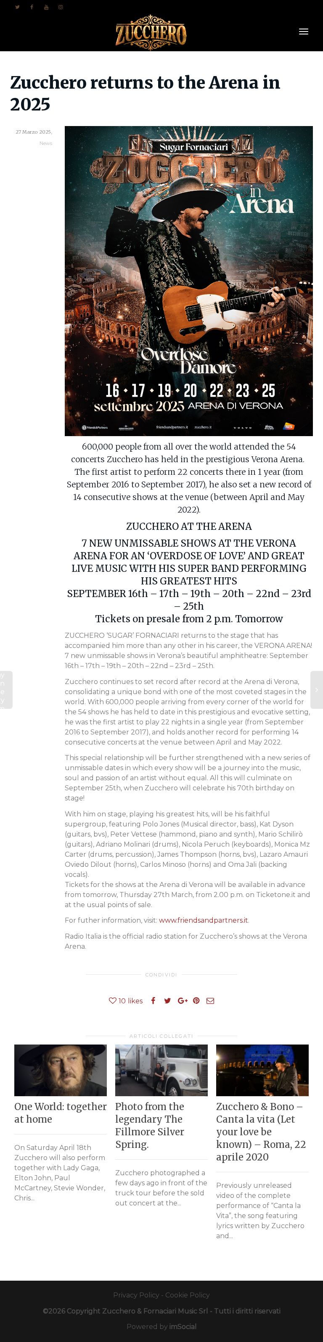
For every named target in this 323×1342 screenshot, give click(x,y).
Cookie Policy (187, 1295)
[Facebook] (32, 7)
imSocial (183, 1327)
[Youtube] (46, 7)
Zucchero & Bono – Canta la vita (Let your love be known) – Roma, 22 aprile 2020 (261, 1132)
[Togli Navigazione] (303, 31)
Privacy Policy (136, 1295)
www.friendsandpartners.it (203, 920)
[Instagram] (60, 7)
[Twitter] (17, 7)
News (46, 143)
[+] (60, 1071)
